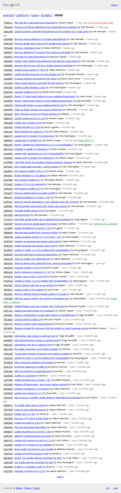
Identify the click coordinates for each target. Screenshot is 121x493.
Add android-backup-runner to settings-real (36, 340)
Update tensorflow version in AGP (31, 453)
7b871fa (8, 453)
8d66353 (8, 118)
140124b (8, 462)
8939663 (8, 328)
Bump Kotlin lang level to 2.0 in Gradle (33, 449)
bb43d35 (8, 254)
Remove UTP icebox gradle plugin (31, 418)
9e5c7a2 (8, 367)
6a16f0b (8, 101)
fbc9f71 (8, 414)
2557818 (8, 409)
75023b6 (8, 298)
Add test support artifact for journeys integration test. (41, 298)
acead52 (8, 153)
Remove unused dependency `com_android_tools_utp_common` (47, 201)
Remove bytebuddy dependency (30, 427)
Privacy (27, 488)
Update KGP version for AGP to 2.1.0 (33, 440)
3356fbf (8, 241)
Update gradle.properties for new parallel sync (37, 74)
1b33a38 (8, 418)
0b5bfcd (8, 92)
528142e (8, 127)
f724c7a (8, 219)
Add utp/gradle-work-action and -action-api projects (40, 206)
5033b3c (8, 289)
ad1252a (8, 267)
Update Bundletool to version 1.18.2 (32, 228)
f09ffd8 (8, 237)
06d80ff (8, 74)
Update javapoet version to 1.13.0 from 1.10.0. (38, 236)
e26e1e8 (8, 353)
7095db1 (8, 70)
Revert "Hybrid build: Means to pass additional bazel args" (43, 100)
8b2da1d (8, 458)
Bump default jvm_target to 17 (30, 131)
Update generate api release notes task (34, 245)
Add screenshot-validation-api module (33, 362)
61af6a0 (8, 180)
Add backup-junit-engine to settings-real (34, 335)
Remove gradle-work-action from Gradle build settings (42, 43)
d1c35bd (8, 336)
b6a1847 (8, 285)
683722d (8, 149)
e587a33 (8, 87)
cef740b (8, 380)
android (8, 15)
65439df (8, 224)
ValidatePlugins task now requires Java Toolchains (39, 306)
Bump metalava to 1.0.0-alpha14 (31, 175)
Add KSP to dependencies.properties (32, 435)
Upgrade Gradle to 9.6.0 (26, 92)
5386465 (8, 61)
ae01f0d (8, 349)
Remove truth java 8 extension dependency (36, 254)
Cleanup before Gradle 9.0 (27, 319)
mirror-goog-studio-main (100, 22)
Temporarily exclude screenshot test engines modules (41, 353)
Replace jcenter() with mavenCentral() (33, 323)
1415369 (8, 83)
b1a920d (8, 281)
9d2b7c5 (8, 440)
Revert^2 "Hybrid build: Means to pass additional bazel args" (45, 96)
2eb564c (8, 315)
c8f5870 (8, 393)
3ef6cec (8, 202)
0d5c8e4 (8, 423)
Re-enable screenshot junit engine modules (36, 349)
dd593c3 (8, 405)
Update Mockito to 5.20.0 (27, 127)
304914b (8, 259)
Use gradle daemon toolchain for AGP (33, 462)
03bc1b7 (8, 131)
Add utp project (22, 214)
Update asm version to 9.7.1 (28, 393)
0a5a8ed (8, 389)
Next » (60, 476)
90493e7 (8, 52)
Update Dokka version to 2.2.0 (29, 118)
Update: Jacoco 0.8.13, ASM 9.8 (30, 276)
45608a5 (8, 210)
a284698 (8, 39)
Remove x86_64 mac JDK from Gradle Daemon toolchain (43, 65)
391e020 (8, 427)
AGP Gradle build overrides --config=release (36, 166)
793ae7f (8, 193)
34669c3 (8, 140)
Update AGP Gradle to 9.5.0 (28, 122)
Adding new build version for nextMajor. (34, 310)
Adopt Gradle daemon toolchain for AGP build (37, 83)
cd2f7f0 (8, 471)
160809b (8, 65)
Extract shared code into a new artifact (34, 285)
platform (22, 15)
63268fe (8, 250)
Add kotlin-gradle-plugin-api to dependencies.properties (42, 219)
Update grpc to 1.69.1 (25, 414)
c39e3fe (8, 105)
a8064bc (8, 206)
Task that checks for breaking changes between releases (43, 162)
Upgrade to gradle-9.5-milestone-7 (31, 149)
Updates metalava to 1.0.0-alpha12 (32, 388)
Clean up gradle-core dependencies (32, 258)
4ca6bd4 (8, 375)
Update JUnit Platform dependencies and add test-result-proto (46, 61)
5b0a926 (8, 263)
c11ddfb (8, 228)
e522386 (8, 384)
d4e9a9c (8, 175)
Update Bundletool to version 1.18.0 (32, 431)
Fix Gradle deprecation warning (30, 405)
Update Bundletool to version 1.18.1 (32, 379)
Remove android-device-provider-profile (34, 193)
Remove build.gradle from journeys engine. (36, 232)
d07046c (8, 294)
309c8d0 (8, 123)
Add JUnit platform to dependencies (32, 371)
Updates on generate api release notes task (36, 241)
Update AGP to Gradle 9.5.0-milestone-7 (34, 135)
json (115, 488)
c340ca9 (8, 188)
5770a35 (8, 184)
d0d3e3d (8, 272)
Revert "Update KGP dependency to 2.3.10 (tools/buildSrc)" (44, 144)
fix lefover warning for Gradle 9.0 (31, 366)
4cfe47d (8, 276)
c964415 (8, 57)
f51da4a (8, 319)
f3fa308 (8, 48)
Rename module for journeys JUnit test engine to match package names (51, 328)
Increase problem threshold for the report (35, 78)
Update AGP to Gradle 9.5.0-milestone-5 (34, 157)
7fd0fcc (8, 22)
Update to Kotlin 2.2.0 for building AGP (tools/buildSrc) (41, 280)
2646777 (8, 136)
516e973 (8, 96)
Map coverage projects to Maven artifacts (35, 113)
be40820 (8, 340)
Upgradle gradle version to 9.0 (29, 210)
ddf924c (8, 166)
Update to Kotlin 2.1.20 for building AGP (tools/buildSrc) (42, 358)
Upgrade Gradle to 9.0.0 (26, 267)
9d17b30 (8, 215)
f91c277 (8, 324)
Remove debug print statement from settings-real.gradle (43, 263)
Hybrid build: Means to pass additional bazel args (39, 105)
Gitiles (19, 488)
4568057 (8, 431)
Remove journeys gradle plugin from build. (35, 223)
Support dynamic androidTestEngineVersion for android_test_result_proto (51, 31)
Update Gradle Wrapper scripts (30, 87)
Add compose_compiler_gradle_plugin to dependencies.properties (47, 397)
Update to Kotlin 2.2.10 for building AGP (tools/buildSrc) (42, 250)
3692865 (8, 306)
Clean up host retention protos (30, 409)
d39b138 (8, 43)
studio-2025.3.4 (85, 140)
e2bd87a (8, 171)
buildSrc (46, 15)
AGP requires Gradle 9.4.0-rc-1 (29, 171)
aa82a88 (8, 31)
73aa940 (8, 445)
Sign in (114, 4)
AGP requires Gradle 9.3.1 (27, 179)
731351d (8, 358)
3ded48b (8, 78)
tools (34, 15)
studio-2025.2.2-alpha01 (105, 223)
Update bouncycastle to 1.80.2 (29, 69)
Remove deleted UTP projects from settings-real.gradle (42, 52)
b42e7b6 (8, 449)
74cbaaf (8, 114)
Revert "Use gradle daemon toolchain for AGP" (38, 457)
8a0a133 (8, 345)
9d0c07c (8, 197)
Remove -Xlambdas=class (27, 47)
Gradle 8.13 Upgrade (24, 375)
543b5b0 (8, 371)
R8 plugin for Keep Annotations (30, 56)
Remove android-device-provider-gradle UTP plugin (40, 294)
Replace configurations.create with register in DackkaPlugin (44, 315)
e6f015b (8, 246)
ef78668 (8, 162)
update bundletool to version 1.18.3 (32, 197)
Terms (36, 488)
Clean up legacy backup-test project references (38, 109)
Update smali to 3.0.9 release (29, 289)
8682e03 (8, 145)
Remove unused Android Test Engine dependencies (40, 39)
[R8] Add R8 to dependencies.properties (34, 22)
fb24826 (8, 362)
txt (108, 488)
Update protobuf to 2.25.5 (27, 422)
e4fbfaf (8, 436)
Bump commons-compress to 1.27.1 (33, 272)
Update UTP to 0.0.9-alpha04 (29, 184)
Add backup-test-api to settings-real (32, 344)
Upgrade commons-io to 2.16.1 (30, 471)
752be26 (8, 27)
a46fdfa (8, 109)
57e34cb (8, 397)
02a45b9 (8, 467)
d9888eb (8, 232)
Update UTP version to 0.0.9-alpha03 (33, 444)
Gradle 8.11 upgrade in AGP (28, 466)
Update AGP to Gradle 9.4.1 (28, 140)
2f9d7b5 (8, 158)
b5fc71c (8, 310)
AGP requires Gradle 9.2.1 (27, 188)
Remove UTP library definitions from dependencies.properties (45, 27)
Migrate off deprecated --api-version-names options (40, 384)
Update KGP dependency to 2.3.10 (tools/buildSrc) (39, 153)
